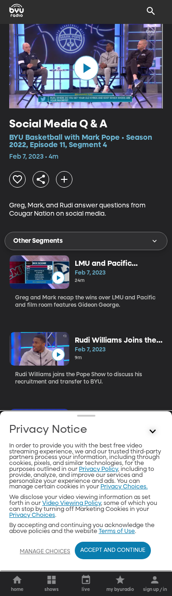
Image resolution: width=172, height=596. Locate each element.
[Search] (151, 11)
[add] (64, 179)
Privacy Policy (98, 469)
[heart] (17, 179)
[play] (86, 68)
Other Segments (38, 241)
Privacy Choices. (124, 487)
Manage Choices (45, 552)
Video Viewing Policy (71, 503)
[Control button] (152, 431)
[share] (41, 179)
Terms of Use (117, 531)
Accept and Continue (112, 550)
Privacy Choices (32, 515)
